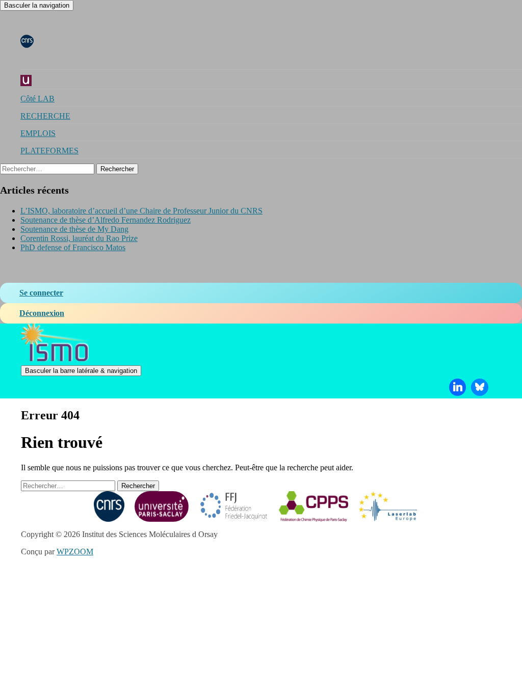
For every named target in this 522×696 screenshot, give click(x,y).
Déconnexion (41, 313)
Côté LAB (37, 98)
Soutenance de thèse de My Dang (74, 229)
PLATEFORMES (49, 150)
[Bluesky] (479, 387)
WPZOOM (75, 551)
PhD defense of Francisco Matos (72, 247)
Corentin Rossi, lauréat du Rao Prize (79, 238)
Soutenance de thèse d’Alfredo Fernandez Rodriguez (105, 220)
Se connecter (41, 292)
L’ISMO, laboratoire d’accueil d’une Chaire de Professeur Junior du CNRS (141, 210)
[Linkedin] (458, 387)
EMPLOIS (38, 133)
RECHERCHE (45, 116)
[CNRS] (27, 40)
